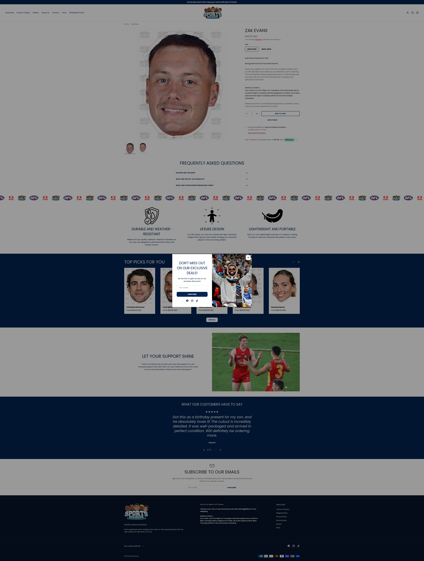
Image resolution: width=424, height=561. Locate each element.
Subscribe (192, 294)
